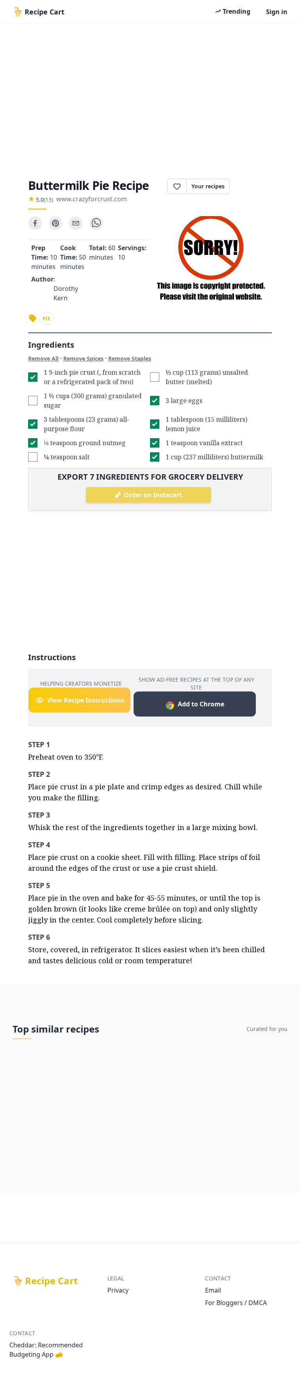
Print (254, 186)
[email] (76, 223)
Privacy (118, 1290)
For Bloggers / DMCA (236, 1302)
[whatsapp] (96, 223)
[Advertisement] (150, 98)
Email (213, 1290)
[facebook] (35, 223)
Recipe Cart (51, 1280)
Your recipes (208, 186)
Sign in (277, 11)
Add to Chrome (201, 704)
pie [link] (46, 318)
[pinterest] (55, 223)
